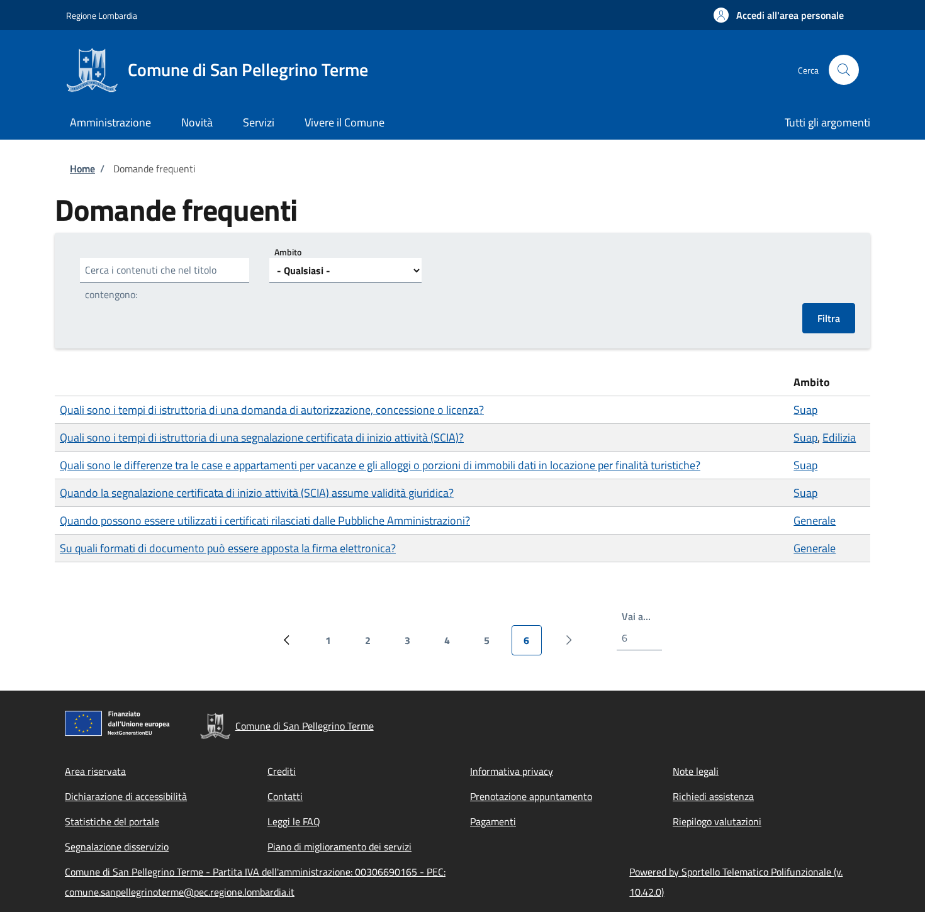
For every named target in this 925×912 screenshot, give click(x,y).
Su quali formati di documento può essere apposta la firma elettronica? (228, 548)
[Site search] (844, 70)
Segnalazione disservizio (117, 846)
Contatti (285, 796)
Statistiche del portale (112, 821)
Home (82, 168)
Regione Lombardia (101, 15)
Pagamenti (493, 821)
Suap (805, 409)
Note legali (696, 771)
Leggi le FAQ (293, 821)
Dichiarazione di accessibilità (126, 796)
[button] (778, 15)
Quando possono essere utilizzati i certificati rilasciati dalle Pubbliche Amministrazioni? (265, 520)
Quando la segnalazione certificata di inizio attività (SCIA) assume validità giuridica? (257, 492)
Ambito (287, 252)
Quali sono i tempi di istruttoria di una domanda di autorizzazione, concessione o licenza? (272, 409)
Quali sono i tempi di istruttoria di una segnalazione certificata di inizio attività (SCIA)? (262, 437)
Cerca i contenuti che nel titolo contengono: (150, 282)
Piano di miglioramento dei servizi (339, 846)
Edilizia (839, 437)
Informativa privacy (511, 771)
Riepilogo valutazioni (717, 821)
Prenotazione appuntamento (531, 796)
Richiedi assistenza (713, 796)
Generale (814, 520)
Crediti (281, 771)
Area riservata (95, 771)
